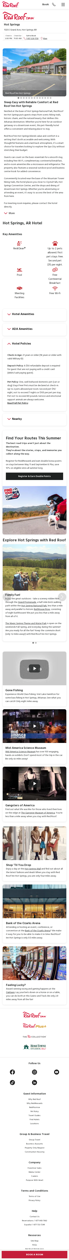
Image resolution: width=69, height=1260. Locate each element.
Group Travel (34, 1140)
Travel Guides (35, 1115)
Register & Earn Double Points (34, 476)
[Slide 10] (42, 97)
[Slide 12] (48, 97)
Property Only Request (34, 1148)
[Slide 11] (45, 97)
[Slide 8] (37, 97)
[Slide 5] (29, 97)
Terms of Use (34, 1196)
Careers (34, 1176)
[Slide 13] (50, 97)
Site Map (35, 1241)
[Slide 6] (32, 97)
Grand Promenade (27, 602)
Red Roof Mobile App (34, 1249)
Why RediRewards (35, 1103)
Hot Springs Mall (33, 869)
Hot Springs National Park (34, 606)
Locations (34, 1123)
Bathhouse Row (42, 609)
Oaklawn (10, 992)
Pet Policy (34, 1111)
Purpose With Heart (34, 1180)
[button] (7, 76)
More (12, 213)
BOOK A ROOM (34, 1255)
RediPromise (34, 1107)
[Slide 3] (24, 97)
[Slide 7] (34, 97)
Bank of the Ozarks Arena (37, 931)
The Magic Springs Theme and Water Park (26, 623)
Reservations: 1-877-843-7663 (34, 1220)
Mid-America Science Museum (20, 752)
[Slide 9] (40, 97)
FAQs (34, 1245)
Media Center (34, 1172)
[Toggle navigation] (63, 4)
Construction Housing (34, 1152)
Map (45, 38)
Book (45, 5)
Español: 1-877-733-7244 (34, 1224)
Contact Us (35, 1216)
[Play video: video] (34, 668)
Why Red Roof (34, 1099)
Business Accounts (34, 1144)
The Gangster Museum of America (38, 813)
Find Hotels (35, 1119)
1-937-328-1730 (32, 38)
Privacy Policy (34, 1200)
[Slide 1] (18, 97)
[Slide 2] (21, 97)
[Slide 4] (26, 97)
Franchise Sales (35, 1168)
